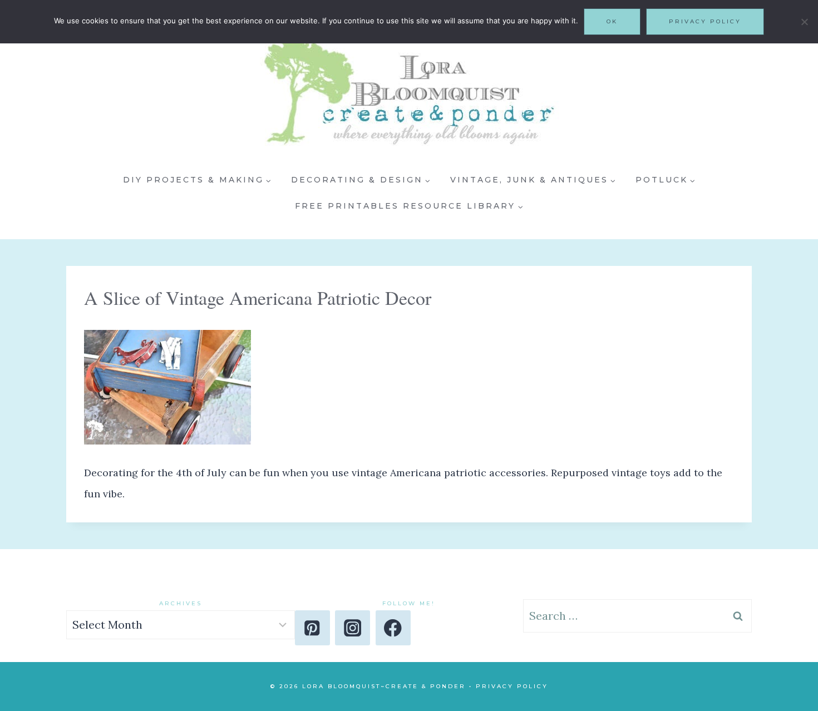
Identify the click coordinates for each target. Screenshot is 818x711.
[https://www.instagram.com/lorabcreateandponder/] (352, 627)
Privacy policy (705, 21)
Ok (612, 21)
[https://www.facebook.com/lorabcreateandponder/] (393, 627)
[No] (804, 21)
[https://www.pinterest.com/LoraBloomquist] (312, 627)
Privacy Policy (512, 686)
